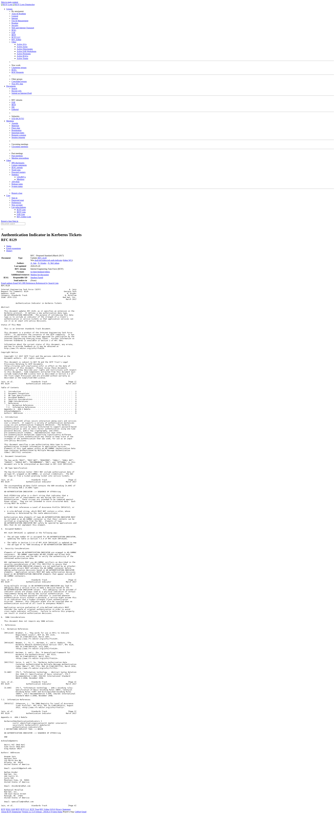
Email (84, 812)
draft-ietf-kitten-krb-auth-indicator (48, 260)
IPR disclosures (18, 163)
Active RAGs (22, 56)
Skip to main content (9, 2)
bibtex (47, 272)
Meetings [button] (10, 121)
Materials (15, 126)
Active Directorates (25, 49)
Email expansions (13, 248)
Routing (15, 23)
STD (14, 118)
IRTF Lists (21, 212)
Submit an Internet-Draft (22, 93)
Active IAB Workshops (26, 51)
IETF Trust (34, 809)
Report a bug (17, 193)
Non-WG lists (17, 84)
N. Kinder (42, 263)
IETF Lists (21, 210)
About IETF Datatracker (11, 812)
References (31, 283)
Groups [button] (9, 9)
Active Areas (22, 47)
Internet (15, 18)
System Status (56, 812)
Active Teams (22, 58)
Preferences (16, 202)
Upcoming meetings (20, 146)
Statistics (15, 174)
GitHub (78, 812)
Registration (16, 130)
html (35, 272)
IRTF (14, 35)
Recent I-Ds (16, 91)
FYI (22, 118)
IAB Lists (21, 214)
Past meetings (17, 156)
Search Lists (53, 283)
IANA (52, 809)
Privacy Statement (63, 809)
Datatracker (30, 4)
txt (31, 272)
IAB (13, 32)
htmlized (41, 272)
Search (14, 88)
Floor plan (16, 128)
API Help (15, 182)
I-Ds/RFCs (21, 177)
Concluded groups (19, 81)
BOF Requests (18, 72)
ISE (13, 107)
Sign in (14, 198)
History (9, 251)
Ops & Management (20, 21)
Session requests (18, 137)
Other (14, 42)
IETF (3, 809)
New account (17, 205)
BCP (18, 118)
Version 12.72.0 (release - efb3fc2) (36, 812)
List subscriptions (19, 207)
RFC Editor (16, 39)
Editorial (15, 109)
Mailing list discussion (39, 275)
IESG (14, 30)
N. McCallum (53, 263)
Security (15, 25)
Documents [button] (11, 86)
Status (8, 246)
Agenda (15, 123)
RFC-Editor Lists (24, 217)
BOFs (14, 70)
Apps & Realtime (19, 14)
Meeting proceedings (20, 158)
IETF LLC (16, 37)
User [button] (8, 195)
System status (17, 186)
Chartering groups (19, 67)
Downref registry (19, 172)
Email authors (7, 283)
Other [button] (8, 160)
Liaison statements (19, 165)
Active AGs (22, 44)
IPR (24, 283)
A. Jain (33, 263)
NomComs (16, 170)
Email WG (17, 283)
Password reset (18, 200)
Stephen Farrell (36, 277)
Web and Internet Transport (23, 28)
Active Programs (24, 54)
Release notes (17, 184)
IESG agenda (17, 167)
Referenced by (42, 283)
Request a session (19, 135)
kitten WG (67, 260)
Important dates (18, 133)
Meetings (20, 179)
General (15, 16)
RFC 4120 (42, 258)
